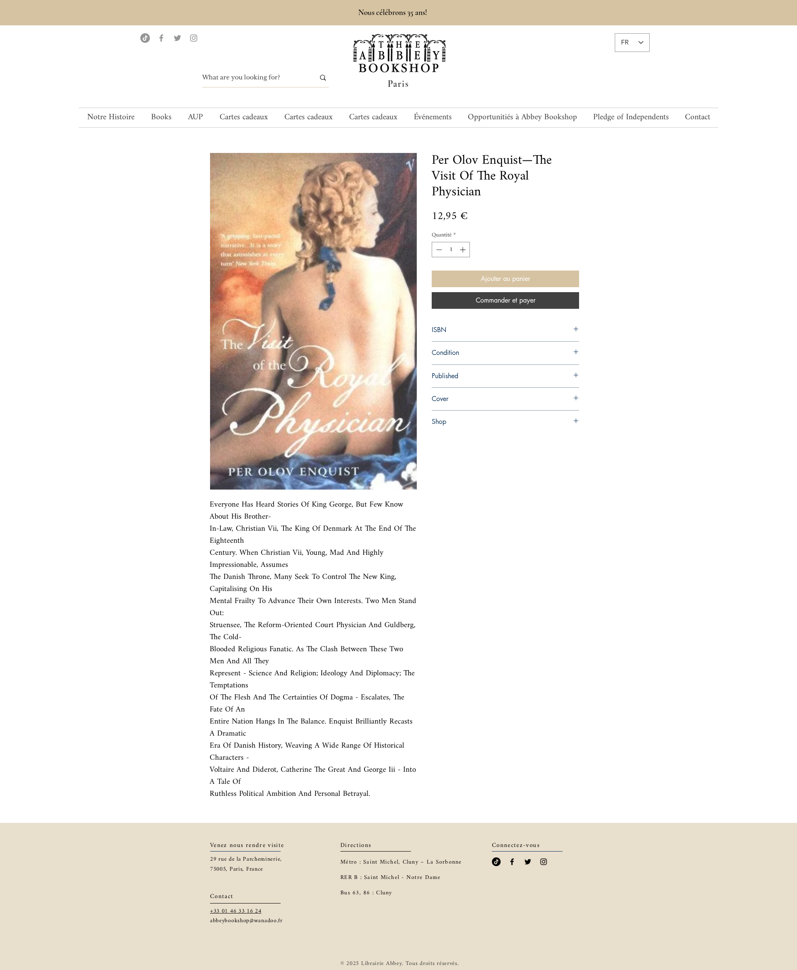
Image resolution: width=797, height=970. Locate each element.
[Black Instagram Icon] (543, 861)
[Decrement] (438, 249)
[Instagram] (193, 38)
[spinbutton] (450, 249)
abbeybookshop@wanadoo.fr (246, 921)
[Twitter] (177, 38)
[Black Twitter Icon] (527, 861)
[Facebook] (161, 38)
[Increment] (463, 249)
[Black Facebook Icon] (512, 861)
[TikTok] (145, 38)
